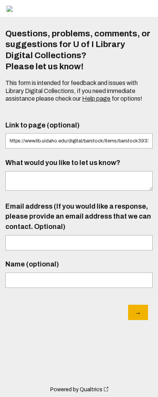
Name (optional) (32, 264)
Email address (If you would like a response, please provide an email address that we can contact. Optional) (78, 216)
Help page (96, 98)
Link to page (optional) (42, 125)
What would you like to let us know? (62, 163)
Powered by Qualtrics (76, 389)
